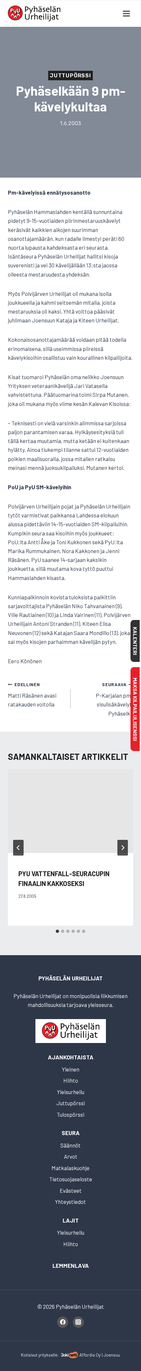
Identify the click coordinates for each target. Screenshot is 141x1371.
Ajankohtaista (70, 1057)
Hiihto (70, 1080)
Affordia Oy (90, 1355)
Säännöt (70, 1145)
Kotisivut (29, 1355)
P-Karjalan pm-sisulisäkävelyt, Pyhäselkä (114, 699)
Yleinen (70, 1069)
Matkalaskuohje (70, 1168)
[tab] (57, 931)
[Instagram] (78, 1322)
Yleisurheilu (70, 1092)
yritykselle (47, 1355)
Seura (71, 1132)
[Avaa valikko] (126, 13)
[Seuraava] (122, 848)
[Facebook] (62, 1322)
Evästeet (71, 1190)
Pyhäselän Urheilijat (70, 978)
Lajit (71, 1220)
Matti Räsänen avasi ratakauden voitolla (32, 695)
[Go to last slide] (18, 848)
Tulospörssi (70, 1114)
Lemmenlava (70, 1265)
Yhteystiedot (70, 1201)
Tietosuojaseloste (70, 1179)
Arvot (70, 1156)
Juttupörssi (70, 75)
